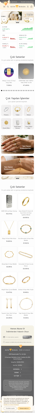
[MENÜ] (4, 6)
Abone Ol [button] (27, 337)
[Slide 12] (20, 90)
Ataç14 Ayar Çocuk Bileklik (9, 289)
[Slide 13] (21, 90)
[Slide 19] (31, 90)
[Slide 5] (8, 90)
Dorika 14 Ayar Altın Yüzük (25, 289)
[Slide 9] (15, 90)
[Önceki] (4, 19)
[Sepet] (31, 6)
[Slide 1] (16, 17)
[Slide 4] (6, 90)
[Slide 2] (18, 17)
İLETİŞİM (16, 376)
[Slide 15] (25, 90)
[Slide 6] (9, 90)
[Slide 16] (26, 90)
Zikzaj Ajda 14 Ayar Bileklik (9, 264)
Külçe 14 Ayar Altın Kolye (9, 238)
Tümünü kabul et (24, 408)
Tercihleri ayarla (10, 408)
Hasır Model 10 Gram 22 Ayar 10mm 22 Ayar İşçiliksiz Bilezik (26, 213)
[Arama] (8, 6)
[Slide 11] (18, 90)
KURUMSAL (16, 369)
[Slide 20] (33, 90)
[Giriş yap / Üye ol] (28, 6)
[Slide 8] (13, 90)
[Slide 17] (28, 90)
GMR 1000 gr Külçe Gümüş (9, 211)
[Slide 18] (30, 90)
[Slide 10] (16, 90)
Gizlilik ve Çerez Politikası (11, 404)
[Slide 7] (11, 90)
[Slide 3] (4, 90)
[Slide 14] (23, 90)
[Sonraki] (31, 19)
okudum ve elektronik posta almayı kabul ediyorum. (18, 342)
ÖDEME (16, 372)
